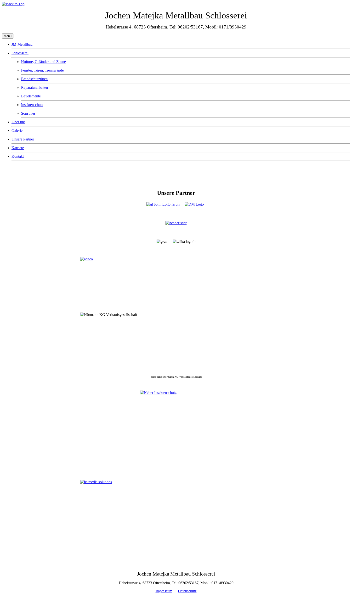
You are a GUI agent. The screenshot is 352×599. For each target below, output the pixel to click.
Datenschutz (187, 591)
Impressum (164, 591)
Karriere (17, 148)
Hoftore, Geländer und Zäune (43, 62)
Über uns (18, 122)
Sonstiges (28, 113)
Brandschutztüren (34, 79)
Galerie (17, 131)
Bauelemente (31, 96)
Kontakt (17, 156)
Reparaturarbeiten (34, 87)
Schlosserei (19, 53)
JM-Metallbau (22, 44)
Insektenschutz (32, 105)
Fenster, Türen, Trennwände (42, 70)
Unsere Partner (22, 139)
